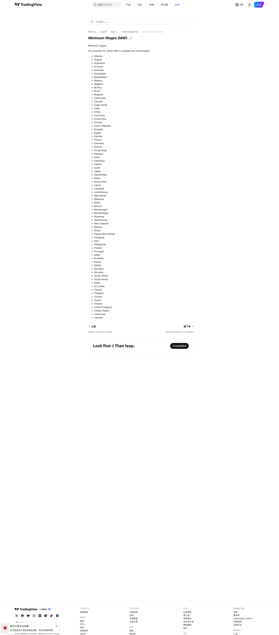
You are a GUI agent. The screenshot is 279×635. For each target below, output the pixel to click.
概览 (131, 630)
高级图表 (238, 621)
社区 (139, 4)
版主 (185, 628)
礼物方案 (133, 621)
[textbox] (142, 21)
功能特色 (133, 612)
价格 (131, 615)
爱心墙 (186, 615)
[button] (132, 5)
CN (241, 4)
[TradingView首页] (28, 5)
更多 (177, 4)
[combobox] (141, 22)
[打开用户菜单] (249, 5)
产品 (128, 4)
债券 (82, 627)
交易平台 (238, 625)
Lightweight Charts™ (243, 618)
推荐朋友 (187, 618)
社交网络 (187, 612)
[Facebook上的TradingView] (22, 616)
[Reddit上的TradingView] (57, 616)
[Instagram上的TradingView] (34, 616)
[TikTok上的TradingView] (51, 616)
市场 (151, 4)
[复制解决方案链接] (131, 38)
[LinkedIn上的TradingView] (40, 616)
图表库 (237, 615)
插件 (236, 612)
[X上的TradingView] (17, 616)
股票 (82, 621)
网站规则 (187, 625)
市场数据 (133, 618)
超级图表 (84, 612)
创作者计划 (188, 621)
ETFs (82, 624)
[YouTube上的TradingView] (28, 616)
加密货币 (84, 630)
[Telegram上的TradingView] (46, 616)
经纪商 (164, 4)
